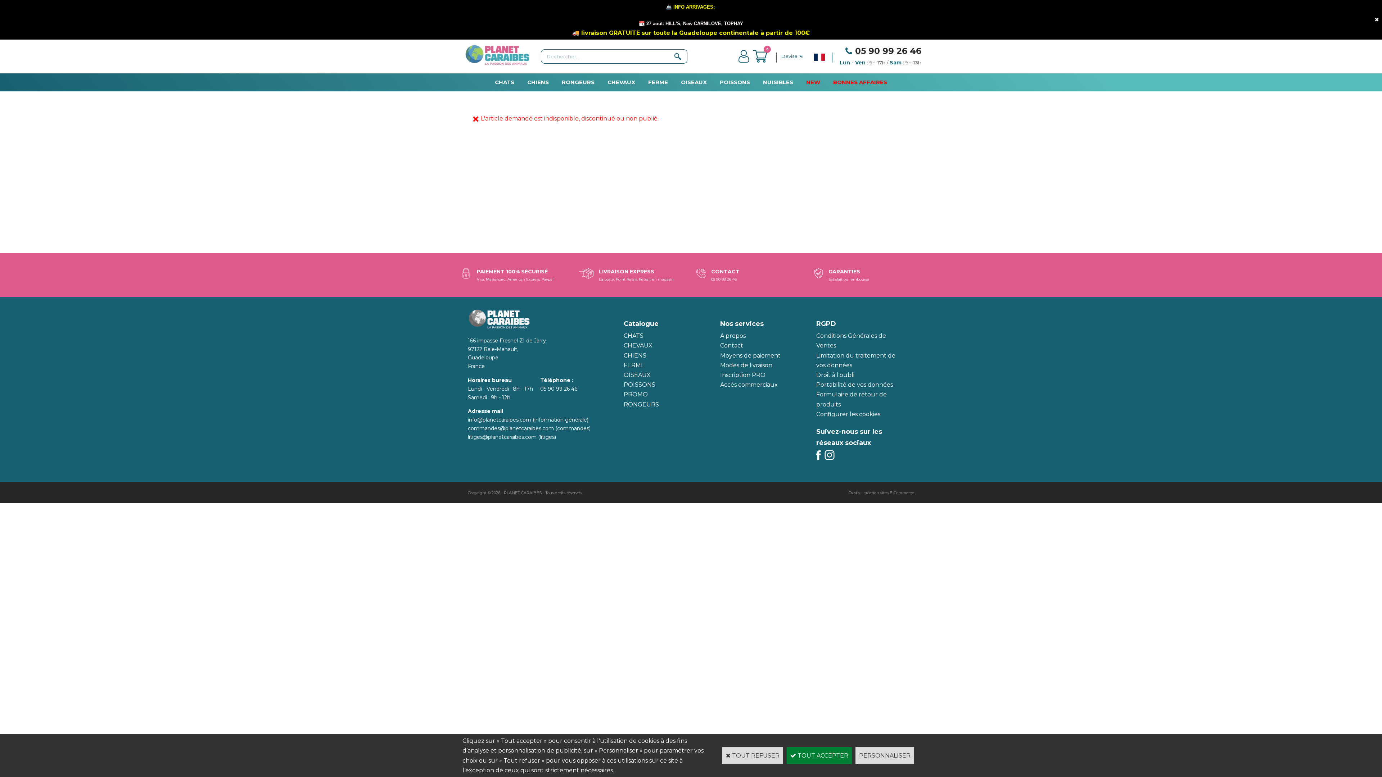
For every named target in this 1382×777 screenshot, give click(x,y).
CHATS (504, 82)
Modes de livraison (746, 365)
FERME (658, 82)
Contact (731, 345)
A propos (733, 335)
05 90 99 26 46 (888, 51)
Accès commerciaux (749, 384)
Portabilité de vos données (854, 384)
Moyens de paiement (750, 355)
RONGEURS (578, 82)
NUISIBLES (778, 82)
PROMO (636, 394)
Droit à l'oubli (835, 375)
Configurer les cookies (848, 414)
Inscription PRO (742, 375)
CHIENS (538, 82)
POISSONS (735, 82)
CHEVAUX (621, 82)
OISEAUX (694, 82)
